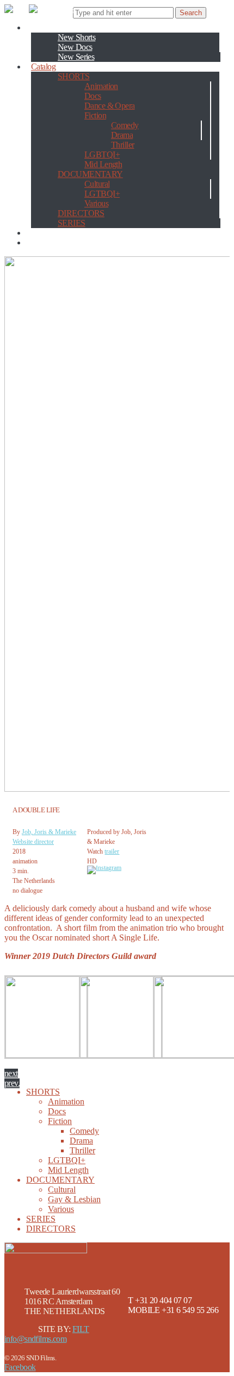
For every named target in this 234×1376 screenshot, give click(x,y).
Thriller (122, 144)
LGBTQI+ (102, 154)
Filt (80, 1329)
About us (45, 232)
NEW (40, 27)
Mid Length (103, 164)
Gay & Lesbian (74, 1199)
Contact (43, 242)
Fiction (95, 115)
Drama (122, 135)
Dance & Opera (109, 105)
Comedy (125, 125)
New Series (76, 56)
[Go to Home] (39, 9)
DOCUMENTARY (90, 174)
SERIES (71, 223)
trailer (111, 851)
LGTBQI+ (102, 193)
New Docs (75, 47)
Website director (33, 841)
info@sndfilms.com (35, 1338)
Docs (92, 95)
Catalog (43, 66)
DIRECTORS (81, 213)
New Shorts (76, 37)
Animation (101, 86)
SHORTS (74, 76)
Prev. (12, 1083)
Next (11, 1073)
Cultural (96, 183)
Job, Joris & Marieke (49, 832)
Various (96, 203)
